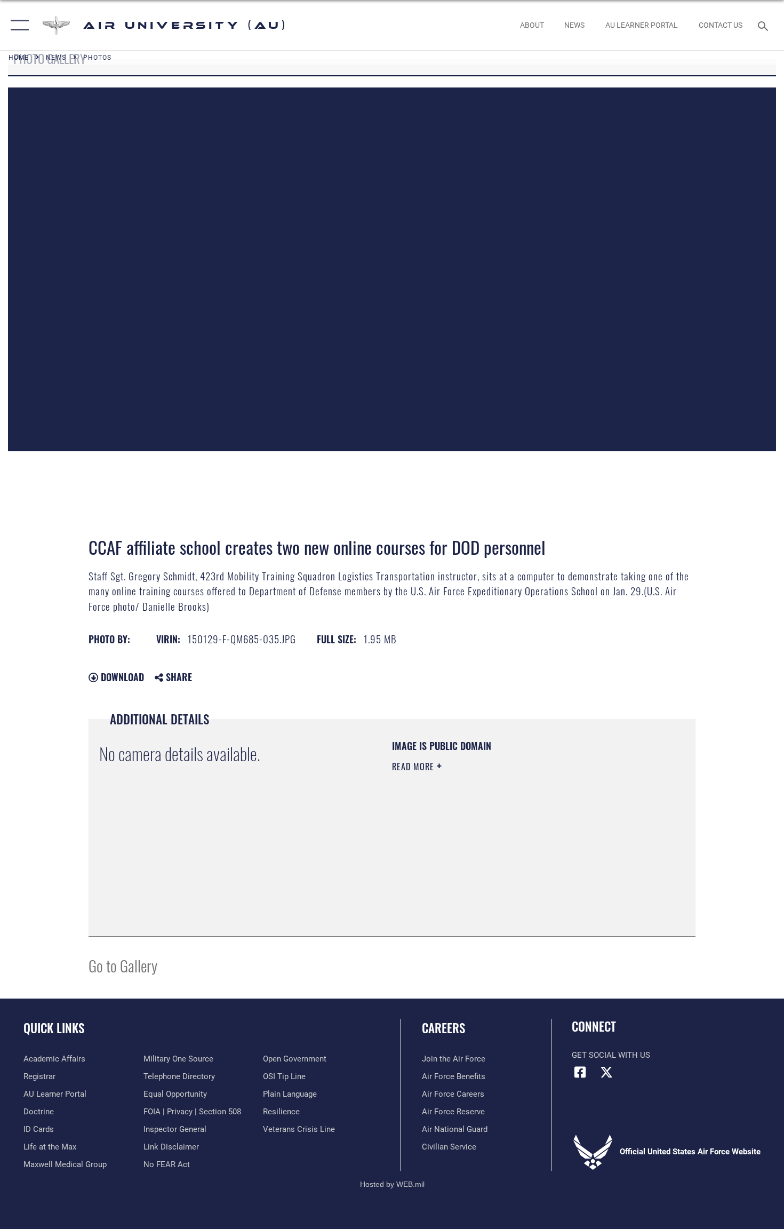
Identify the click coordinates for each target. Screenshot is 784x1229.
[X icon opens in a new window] (606, 1072)
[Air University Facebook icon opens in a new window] (580, 1072)
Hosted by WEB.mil (392, 1184)
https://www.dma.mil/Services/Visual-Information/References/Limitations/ (517, 849)
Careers (443, 1028)
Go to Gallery (123, 965)
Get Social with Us (611, 1055)
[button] (17, 25)
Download (121, 677)
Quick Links (53, 1028)
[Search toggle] (764, 25)
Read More (414, 766)
